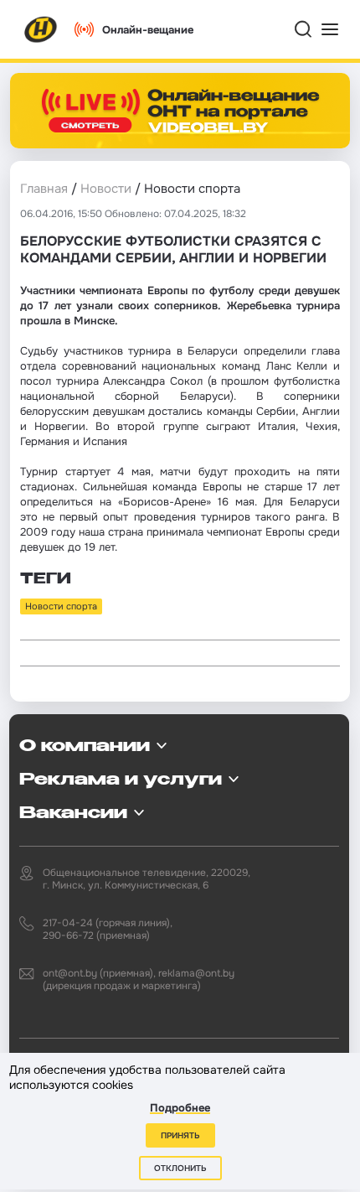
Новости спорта (61, 606)
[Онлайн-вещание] (180, 110)
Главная (44, 188)
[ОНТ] (41, 29)
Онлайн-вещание (147, 30)
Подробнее (180, 1108)
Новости (105, 188)
